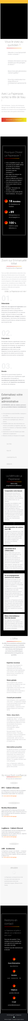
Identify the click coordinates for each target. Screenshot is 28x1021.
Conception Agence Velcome (18, 1019)
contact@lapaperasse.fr (14, 1005)
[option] (14, 875)
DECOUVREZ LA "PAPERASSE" (14, 120)
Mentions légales (7, 1019)
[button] (3, 881)
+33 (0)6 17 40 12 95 (14, 993)
